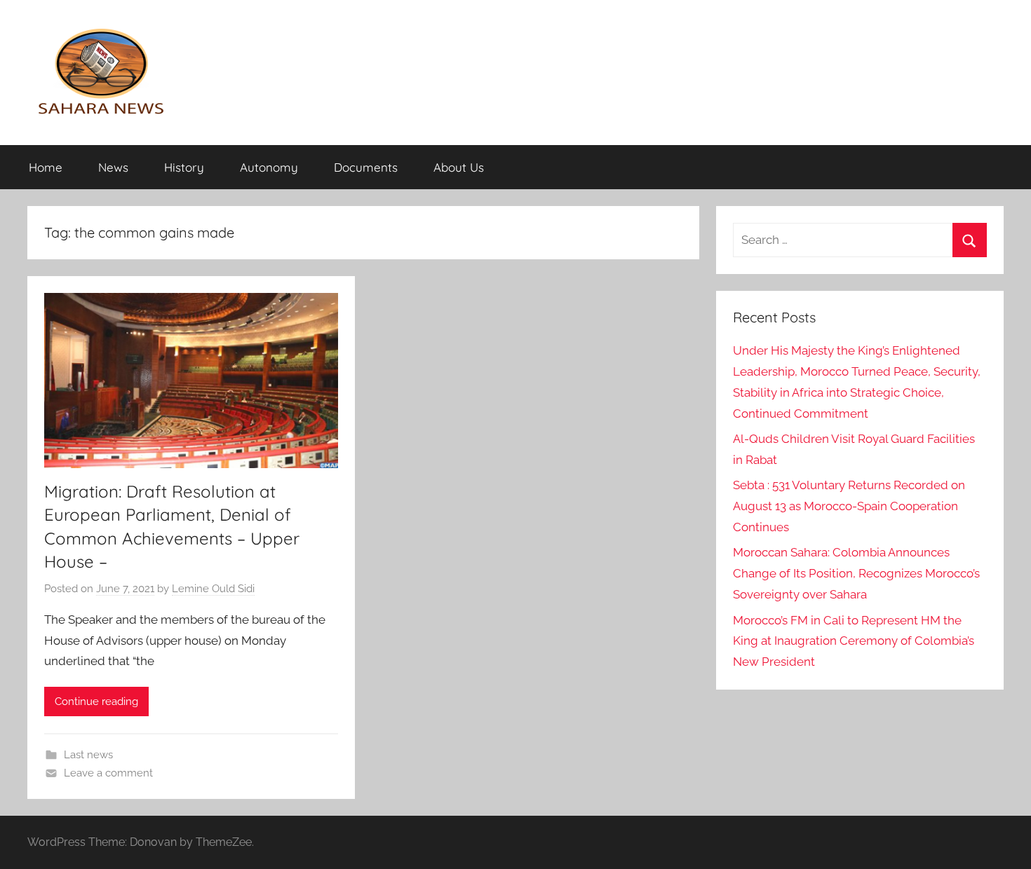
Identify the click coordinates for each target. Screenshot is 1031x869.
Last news (88, 754)
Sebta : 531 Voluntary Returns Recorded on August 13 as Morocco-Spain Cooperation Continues (849, 506)
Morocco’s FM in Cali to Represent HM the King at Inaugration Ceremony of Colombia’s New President (853, 641)
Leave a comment (108, 773)
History (184, 167)
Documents (366, 167)
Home (45, 167)
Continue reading (96, 701)
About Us (458, 167)
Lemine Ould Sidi (213, 588)
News (113, 167)
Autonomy (269, 167)
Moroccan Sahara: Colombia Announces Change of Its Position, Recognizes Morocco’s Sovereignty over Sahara (856, 573)
